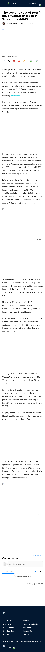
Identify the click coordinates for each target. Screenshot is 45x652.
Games (6, 634)
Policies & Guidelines (31, 624)
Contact (25, 621)
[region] (22, 570)
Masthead (26, 628)
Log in (34, 555)
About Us (7, 621)
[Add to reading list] (37, 61)
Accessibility (8, 628)
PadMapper (16, 95)
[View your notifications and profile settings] (40, 571)
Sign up (39, 555)
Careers (25, 634)
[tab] (8, 572)
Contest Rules (28, 631)
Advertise (7, 624)
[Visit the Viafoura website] (38, 584)
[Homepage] (7, 612)
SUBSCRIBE (32, 3)
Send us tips (8, 631)
